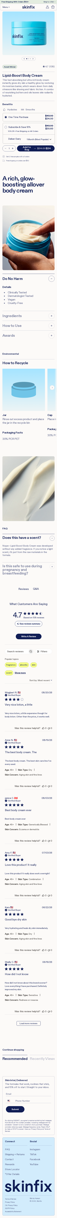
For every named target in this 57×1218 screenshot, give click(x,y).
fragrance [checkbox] (11, 664)
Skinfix (39, 1201)
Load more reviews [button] (28, 1023)
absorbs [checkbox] (24, 664)
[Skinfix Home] (28, 7)
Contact (9, 1159)
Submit (15, 1109)
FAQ (7, 1149)
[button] (6, 7)
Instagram (35, 1149)
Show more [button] (20, 672)
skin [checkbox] (34, 664)
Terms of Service (10, 1199)
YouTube (34, 1164)
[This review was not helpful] (49, 728)
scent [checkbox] (9, 672)
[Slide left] (24, 58)
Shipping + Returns (15, 1154)
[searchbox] (16, 651)
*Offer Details (12, 1174)
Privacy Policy (10, 1202)
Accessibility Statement (13, 1211)
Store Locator (12, 1169)
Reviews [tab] (23, 589)
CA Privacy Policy (11, 1205)
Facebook (35, 1159)
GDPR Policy (9, 1208)
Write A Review (28, 636)
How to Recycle (15, 363)
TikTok (33, 1154)
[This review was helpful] (43, 728)
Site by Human (35, 1198)
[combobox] (40, 680)
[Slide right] (33, 58)
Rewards (9, 1164)
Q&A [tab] (36, 589)
